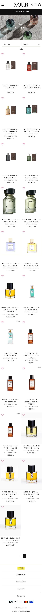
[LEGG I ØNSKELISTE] (2, 54)
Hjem (20, 24)
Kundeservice (21, 575)
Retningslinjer (21, 582)
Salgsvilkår (21, 589)
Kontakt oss (21, 596)
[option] (21, 11)
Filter (8, 44)
